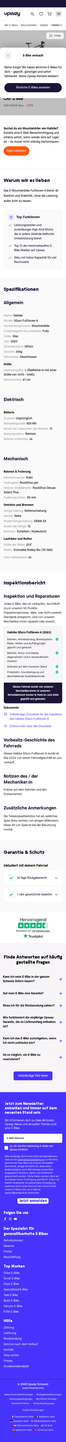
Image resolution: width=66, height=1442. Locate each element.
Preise (8, 1251)
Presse (8, 1361)
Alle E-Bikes (11, 25)
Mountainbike (29, 25)
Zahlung (9, 1327)
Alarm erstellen (16, 150)
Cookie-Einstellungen (33, 1410)
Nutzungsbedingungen (21, 1399)
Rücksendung (12, 1338)
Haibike (44, 25)
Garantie (9, 1246)
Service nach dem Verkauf (21, 1344)
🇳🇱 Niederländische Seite (43, 1421)
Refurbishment (13, 1240)
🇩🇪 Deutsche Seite (19, 1421)
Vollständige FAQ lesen (33, 1075)
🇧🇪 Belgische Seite (45, 1417)
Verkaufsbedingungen (44, 1404)
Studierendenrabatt (16, 1366)
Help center (11, 1355)
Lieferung (10, 1333)
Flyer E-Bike (11, 1284)
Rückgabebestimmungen (49, 1395)
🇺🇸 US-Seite (47, 1426)
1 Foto (57, 36)
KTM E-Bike (11, 1311)
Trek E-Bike (11, 1295)
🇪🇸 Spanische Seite (22, 1430)
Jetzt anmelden (33, 1201)
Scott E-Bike (12, 1278)
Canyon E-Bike (13, 1306)
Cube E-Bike (11, 1273)
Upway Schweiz (38, 1384)
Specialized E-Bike (16, 1289)
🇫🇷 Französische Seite (22, 1417)
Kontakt (9, 1349)
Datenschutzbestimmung (31, 1160)
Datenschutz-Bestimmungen (18, 1395)
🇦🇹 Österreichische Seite (26, 1426)
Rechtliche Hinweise (46, 1399)
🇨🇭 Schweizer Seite (44, 1430)
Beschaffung (12, 1257)
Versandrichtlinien (20, 1404)
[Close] (36, 2)
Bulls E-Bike (11, 1300)
